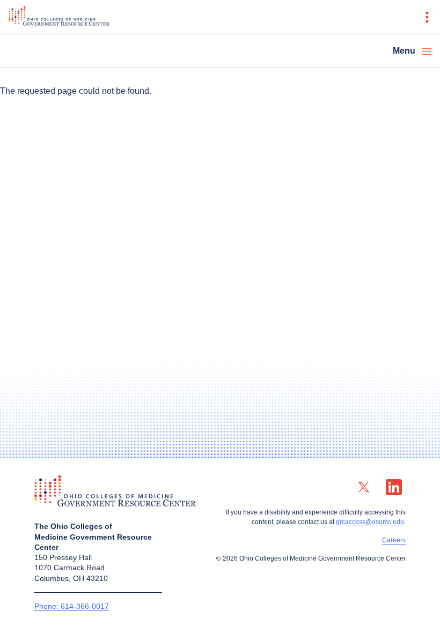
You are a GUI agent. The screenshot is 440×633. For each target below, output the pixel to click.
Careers (394, 540)
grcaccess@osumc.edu (370, 522)
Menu (404, 50)
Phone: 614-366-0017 (71, 606)
